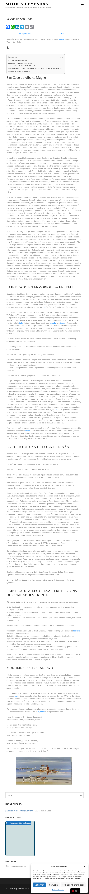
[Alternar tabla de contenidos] (60, 57)
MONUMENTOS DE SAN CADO (19, 71)
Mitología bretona (26, 811)
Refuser (53, 885)
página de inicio (11, 811)
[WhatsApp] (12, 27)
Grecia (62, 323)
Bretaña (61, 39)
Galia (21, 323)
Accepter (39, 885)
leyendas (41, 712)
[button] (85, 866)
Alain (17, 696)
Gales (57, 410)
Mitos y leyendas (26, 4)
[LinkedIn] (17, 27)
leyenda (52, 323)
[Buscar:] (35, 795)
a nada (27, 431)
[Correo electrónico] (27, 27)
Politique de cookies (58, 890)
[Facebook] (7, 27)
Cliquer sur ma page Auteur (15, 866)
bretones (76, 631)
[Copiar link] (31, 27)
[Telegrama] (22, 27)
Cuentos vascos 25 (13, 823)
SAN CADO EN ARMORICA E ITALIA (20, 63)
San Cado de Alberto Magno (17, 60)
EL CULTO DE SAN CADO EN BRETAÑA (22, 66)
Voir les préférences (73, 885)
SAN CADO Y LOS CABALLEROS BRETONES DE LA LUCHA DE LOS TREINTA (35, 68)
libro (43, 307)
